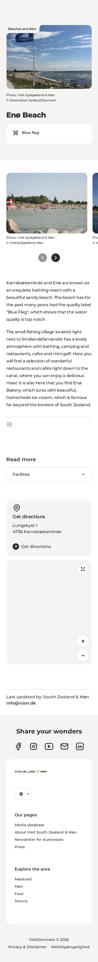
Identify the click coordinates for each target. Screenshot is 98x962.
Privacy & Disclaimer (27, 947)
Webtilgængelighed (70, 947)
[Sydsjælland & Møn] (31, 772)
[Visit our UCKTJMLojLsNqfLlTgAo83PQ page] (49, 746)
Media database (29, 825)
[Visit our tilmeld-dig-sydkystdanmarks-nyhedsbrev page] (64, 746)
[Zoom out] (83, 655)
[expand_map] (83, 569)
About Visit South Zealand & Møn (46, 832)
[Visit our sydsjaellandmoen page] (18, 746)
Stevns (21, 901)
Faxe (19, 893)
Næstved (23, 879)
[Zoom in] (83, 641)
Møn (19, 886)
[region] (49, 612)
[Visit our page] (33, 746)
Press (20, 846)
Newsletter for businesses (39, 839)
